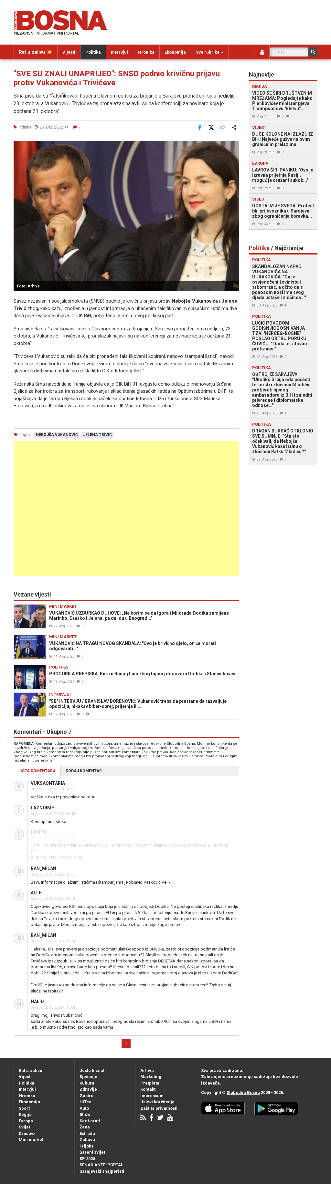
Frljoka (87, 1146)
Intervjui (119, 52)
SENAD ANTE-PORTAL (101, 1164)
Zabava (87, 1139)
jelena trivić (97, 434)
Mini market (31, 1139)
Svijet (24, 1127)
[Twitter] (160, 1118)
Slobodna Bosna (243, 1092)
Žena (85, 1127)
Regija (25, 1114)
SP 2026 (87, 1158)
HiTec (85, 1101)
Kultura (87, 1083)
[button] (233, 146)
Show (85, 1114)
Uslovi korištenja (157, 1101)
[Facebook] (151, 1118)
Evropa (26, 1120)
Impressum (152, 1095)
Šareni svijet (92, 1152)
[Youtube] (170, 1118)
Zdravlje (88, 1089)
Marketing (150, 1076)
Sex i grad (90, 1120)
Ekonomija (175, 52)
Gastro (86, 1095)
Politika (93, 52)
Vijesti (68, 52)
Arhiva (147, 1070)
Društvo (27, 1133)
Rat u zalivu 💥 (35, 52)
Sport (24, 1108)
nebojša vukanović (57, 434)
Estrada (87, 1133)
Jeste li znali (93, 1070)
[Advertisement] (126, 508)
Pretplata (149, 1083)
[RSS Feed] (143, 1118)
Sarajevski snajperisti (102, 1171)
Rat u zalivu (30, 1070)
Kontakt (147, 1089)
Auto (84, 1108)
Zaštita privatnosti (158, 1108)
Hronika (146, 52)
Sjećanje (88, 1076)
